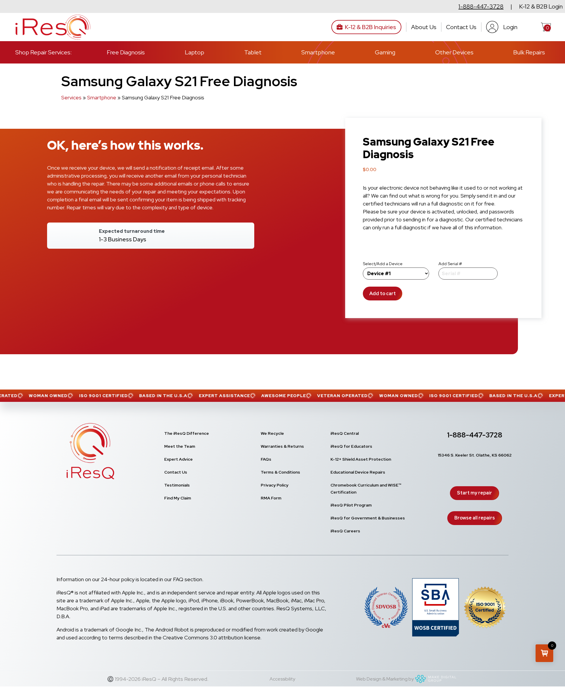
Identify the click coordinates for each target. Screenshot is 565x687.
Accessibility (282, 679)
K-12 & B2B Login (541, 6)
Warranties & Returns (282, 446)
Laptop (194, 52)
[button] (544, 653)
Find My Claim (177, 498)
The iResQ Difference (186, 433)
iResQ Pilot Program (351, 505)
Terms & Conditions (280, 472)
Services (71, 97)
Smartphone (318, 52)
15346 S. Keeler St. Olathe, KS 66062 (475, 455)
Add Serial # (450, 263)
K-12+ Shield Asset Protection (360, 459)
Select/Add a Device (383, 263)
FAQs (266, 459)
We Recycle (272, 433)
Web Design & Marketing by (385, 679)
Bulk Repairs (529, 52)
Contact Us (461, 27)
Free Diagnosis (126, 52)
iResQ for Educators (351, 446)
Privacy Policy (274, 485)
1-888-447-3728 (480, 6)
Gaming (385, 52)
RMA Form (271, 498)
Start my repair (474, 493)
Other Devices (454, 52)
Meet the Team (179, 446)
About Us (423, 27)
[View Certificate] (484, 608)
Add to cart (382, 293)
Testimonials (177, 485)
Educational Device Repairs (357, 472)
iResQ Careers (345, 531)
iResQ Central (344, 433)
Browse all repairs (474, 518)
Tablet (253, 52)
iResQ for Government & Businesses (367, 518)
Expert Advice (178, 459)
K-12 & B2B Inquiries (370, 27)
